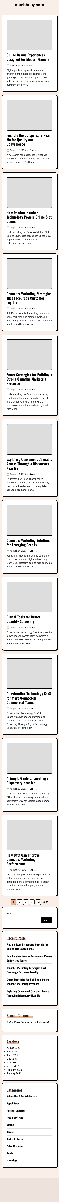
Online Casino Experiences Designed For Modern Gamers (28, 57)
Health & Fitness (15, 1139)
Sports (10, 1153)
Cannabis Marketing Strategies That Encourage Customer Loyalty (29, 298)
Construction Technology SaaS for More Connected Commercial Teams (29, 698)
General (30, 65)
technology (12, 1160)
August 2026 (13, 1048)
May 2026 (12, 1058)
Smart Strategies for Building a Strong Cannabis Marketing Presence (29, 379)
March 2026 (13, 1066)
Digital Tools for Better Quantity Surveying (23, 619)
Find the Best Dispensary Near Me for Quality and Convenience (28, 139)
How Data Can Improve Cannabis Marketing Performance (23, 859)
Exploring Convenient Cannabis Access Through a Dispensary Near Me (29, 463)
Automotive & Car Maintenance (22, 1096)
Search (10, 913)
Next (45, 902)
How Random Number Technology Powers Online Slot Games (29, 217)
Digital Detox (13, 1103)
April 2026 (12, 1062)
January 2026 (14, 1073)
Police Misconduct (15, 1146)
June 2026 (12, 1055)
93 (38, 902)
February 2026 (14, 1069)
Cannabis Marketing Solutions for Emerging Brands (28, 542)
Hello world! (43, 1022)
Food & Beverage (15, 1117)
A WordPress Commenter (20, 1022)
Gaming (10, 1125)
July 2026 (12, 1051)
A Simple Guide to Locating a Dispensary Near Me (28, 780)
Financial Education (16, 1110)
